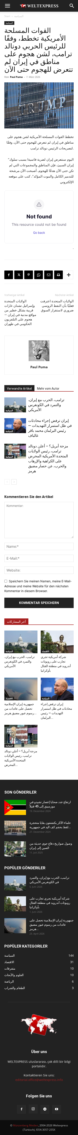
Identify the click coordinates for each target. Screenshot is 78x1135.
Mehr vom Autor (48, 388)
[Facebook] (8, 275)
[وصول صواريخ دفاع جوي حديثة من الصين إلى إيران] (15, 848)
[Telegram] (45, 1109)
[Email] (48, 275)
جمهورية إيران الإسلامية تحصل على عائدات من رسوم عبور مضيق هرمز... (20, 708)
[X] (18, 275)
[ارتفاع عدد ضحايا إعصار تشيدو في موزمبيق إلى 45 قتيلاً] (15, 807)
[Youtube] (56, 1109)
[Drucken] (58, 275)
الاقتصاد (45, 651)
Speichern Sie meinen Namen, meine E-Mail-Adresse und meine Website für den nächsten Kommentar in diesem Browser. (38, 586)
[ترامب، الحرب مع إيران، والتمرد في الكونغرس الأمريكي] (15, 404)
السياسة (18, 16)
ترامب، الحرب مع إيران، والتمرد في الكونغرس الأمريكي (46, 405)
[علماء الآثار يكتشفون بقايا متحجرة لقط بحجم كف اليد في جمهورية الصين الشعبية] (15, 828)
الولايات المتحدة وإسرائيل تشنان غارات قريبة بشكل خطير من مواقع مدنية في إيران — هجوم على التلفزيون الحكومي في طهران (20, 312)
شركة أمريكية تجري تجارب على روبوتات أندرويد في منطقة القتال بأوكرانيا (49, 903)
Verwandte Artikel (19, 388)
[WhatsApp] (38, 275)
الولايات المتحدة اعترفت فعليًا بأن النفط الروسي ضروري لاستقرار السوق (57, 305)
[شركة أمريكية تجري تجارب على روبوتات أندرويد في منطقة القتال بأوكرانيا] (57, 642)
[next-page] (14, 482)
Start (7, 16)
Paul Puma (16, 76)
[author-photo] (39, 361)
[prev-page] (7, 482)
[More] (68, 275)
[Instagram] (33, 1109)
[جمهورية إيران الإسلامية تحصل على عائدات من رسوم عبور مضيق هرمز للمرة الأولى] (20, 689)
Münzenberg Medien (25, 1125)
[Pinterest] (28, 275)
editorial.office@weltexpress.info (39, 1080)
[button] (7, 6)
